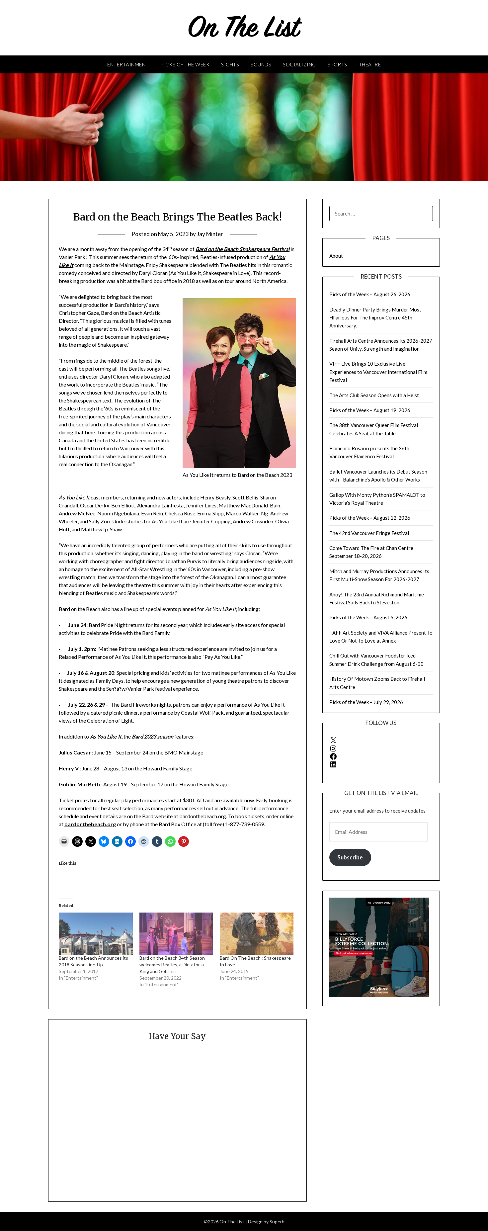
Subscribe (350, 857)
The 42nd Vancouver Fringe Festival (369, 533)
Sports (337, 64)
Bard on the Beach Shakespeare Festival (242, 249)
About (336, 256)
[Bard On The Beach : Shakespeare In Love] (256, 934)
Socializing (299, 64)
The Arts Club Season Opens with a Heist (374, 395)
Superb (277, 1221)
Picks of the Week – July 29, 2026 (366, 702)
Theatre (370, 64)
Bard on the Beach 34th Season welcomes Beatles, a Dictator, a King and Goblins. (172, 964)
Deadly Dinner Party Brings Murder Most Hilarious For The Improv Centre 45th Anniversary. (375, 318)
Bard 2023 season (152, 736)
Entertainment (128, 64)
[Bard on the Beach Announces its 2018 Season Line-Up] (95, 934)
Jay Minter (210, 233)
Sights (230, 64)
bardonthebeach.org (90, 824)
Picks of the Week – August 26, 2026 (369, 294)
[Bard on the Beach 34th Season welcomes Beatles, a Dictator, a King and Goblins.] (176, 934)
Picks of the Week (185, 64)
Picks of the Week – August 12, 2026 (369, 518)
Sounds (261, 64)
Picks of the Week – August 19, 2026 (369, 410)
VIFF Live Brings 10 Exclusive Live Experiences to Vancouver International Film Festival (378, 372)
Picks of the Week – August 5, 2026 (368, 617)
